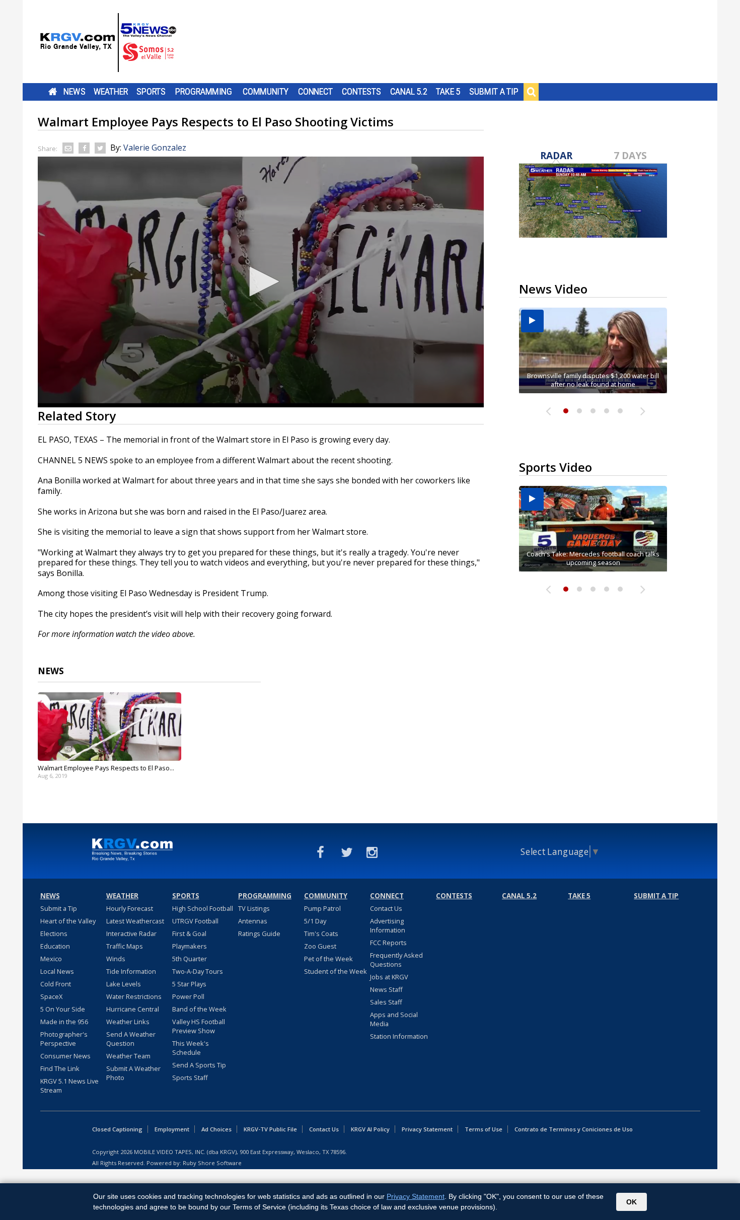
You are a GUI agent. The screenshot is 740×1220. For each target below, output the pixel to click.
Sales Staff (386, 1002)
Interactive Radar (131, 933)
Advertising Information (387, 925)
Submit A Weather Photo (133, 1073)
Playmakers (189, 946)
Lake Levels (123, 983)
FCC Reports (388, 942)
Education (55, 946)
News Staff (386, 989)
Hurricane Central (132, 1009)
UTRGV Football (195, 920)
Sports (151, 92)
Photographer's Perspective (64, 1039)
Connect (315, 92)
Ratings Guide (259, 933)
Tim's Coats (321, 933)
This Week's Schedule (190, 1048)
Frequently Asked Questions (396, 960)
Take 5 (448, 92)
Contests (361, 92)
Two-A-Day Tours (197, 971)
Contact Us (386, 908)
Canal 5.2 (408, 92)
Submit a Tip (493, 92)
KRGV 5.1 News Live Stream (69, 1086)
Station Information (399, 1036)
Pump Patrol (322, 908)
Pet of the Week (328, 958)
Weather (111, 92)
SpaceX (51, 996)
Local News (57, 971)
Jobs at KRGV (389, 976)
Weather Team (128, 1055)
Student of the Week (335, 971)
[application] (261, 282)
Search (531, 92)
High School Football (202, 908)
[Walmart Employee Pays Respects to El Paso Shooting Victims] (109, 726)
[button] (261, 281)
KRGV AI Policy (370, 1129)
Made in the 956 (64, 1021)
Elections (53, 933)
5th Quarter (189, 958)
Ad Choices (216, 1129)
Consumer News (65, 1055)
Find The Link (60, 1068)
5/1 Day (315, 920)
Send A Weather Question (131, 1039)
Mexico (51, 958)
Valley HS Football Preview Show (198, 1026)
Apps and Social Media (394, 1019)
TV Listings (254, 908)
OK (631, 1202)
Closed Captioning (117, 1129)
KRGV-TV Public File (270, 1129)
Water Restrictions (134, 996)
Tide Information (131, 971)
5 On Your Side (62, 1009)
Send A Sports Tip (199, 1064)
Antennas (252, 920)
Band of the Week (199, 1009)
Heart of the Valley (68, 920)
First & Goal (189, 933)
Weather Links (128, 1021)
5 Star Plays (189, 983)
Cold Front (55, 983)
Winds (115, 958)
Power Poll (188, 996)
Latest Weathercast (135, 920)
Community (265, 92)
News (74, 92)
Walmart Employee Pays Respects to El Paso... (106, 767)
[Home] (108, 43)
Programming (203, 92)
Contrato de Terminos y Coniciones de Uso (573, 1129)
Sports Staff (190, 1077)
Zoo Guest (320, 946)
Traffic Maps (124, 946)
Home (52, 92)
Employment (172, 1129)
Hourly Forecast (129, 908)
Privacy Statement (427, 1129)
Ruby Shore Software (212, 1163)
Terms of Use (483, 1129)
